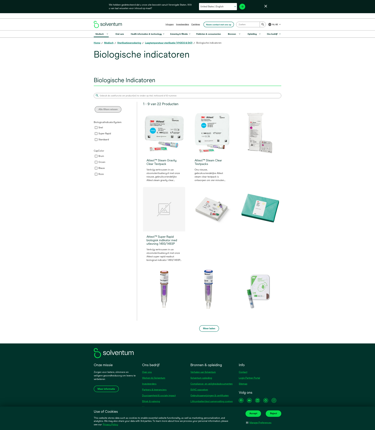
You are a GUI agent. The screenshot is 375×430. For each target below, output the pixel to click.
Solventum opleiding (201, 378)
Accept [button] (253, 413)
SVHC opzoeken (199, 389)
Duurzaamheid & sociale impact (159, 395)
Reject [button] (273, 413)
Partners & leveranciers (154, 389)
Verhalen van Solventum (203, 372)
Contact (243, 372)
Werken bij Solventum (153, 378)
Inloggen (170, 24)
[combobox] (251, 24)
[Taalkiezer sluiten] (265, 6)
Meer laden (209, 328)
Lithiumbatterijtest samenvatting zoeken (211, 401)
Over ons (147, 372)
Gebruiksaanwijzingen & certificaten (209, 395)
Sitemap (243, 383)
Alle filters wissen (108, 109)
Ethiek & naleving (151, 401)
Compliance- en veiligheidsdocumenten (211, 383)
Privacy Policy (110, 424)
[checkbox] (96, 127)
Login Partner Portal (249, 378)
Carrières (195, 24)
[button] (259, 422)
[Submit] (263, 24)
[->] (242, 7)
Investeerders (182, 24)
